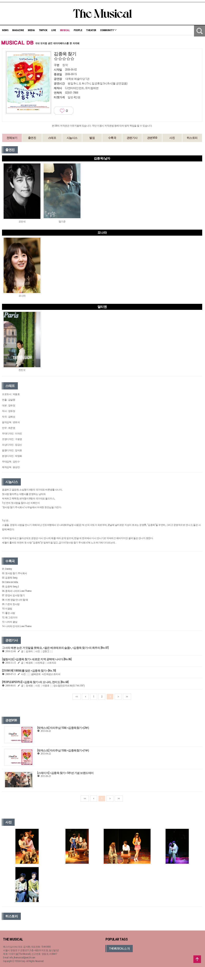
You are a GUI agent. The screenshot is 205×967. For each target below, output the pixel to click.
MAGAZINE (18, 30)
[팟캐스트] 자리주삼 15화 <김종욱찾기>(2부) (63, 727)
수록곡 (112, 137)
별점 (92, 137)
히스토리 (192, 137)
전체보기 (12, 137)
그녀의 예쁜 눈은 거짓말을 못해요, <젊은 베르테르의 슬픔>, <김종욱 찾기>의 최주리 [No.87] (55, 647)
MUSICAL (65, 30)
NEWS (5, 30)
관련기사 (132, 137)
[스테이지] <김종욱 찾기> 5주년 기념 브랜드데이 (65, 772)
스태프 (52, 137)
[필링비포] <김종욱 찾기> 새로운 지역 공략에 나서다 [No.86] (36, 659)
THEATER (91, 30)
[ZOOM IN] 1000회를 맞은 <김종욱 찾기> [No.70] (29, 670)
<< (76, 696)
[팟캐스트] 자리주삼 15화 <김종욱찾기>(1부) (63, 750)
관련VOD (152, 137)
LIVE (53, 30)
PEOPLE (78, 30)
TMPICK (43, 30)
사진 (172, 137)
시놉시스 (72, 137)
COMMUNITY (107, 30)
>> (127, 696)
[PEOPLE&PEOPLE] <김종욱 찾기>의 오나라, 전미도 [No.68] (35, 682)
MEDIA (31, 30)
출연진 (32, 137)
